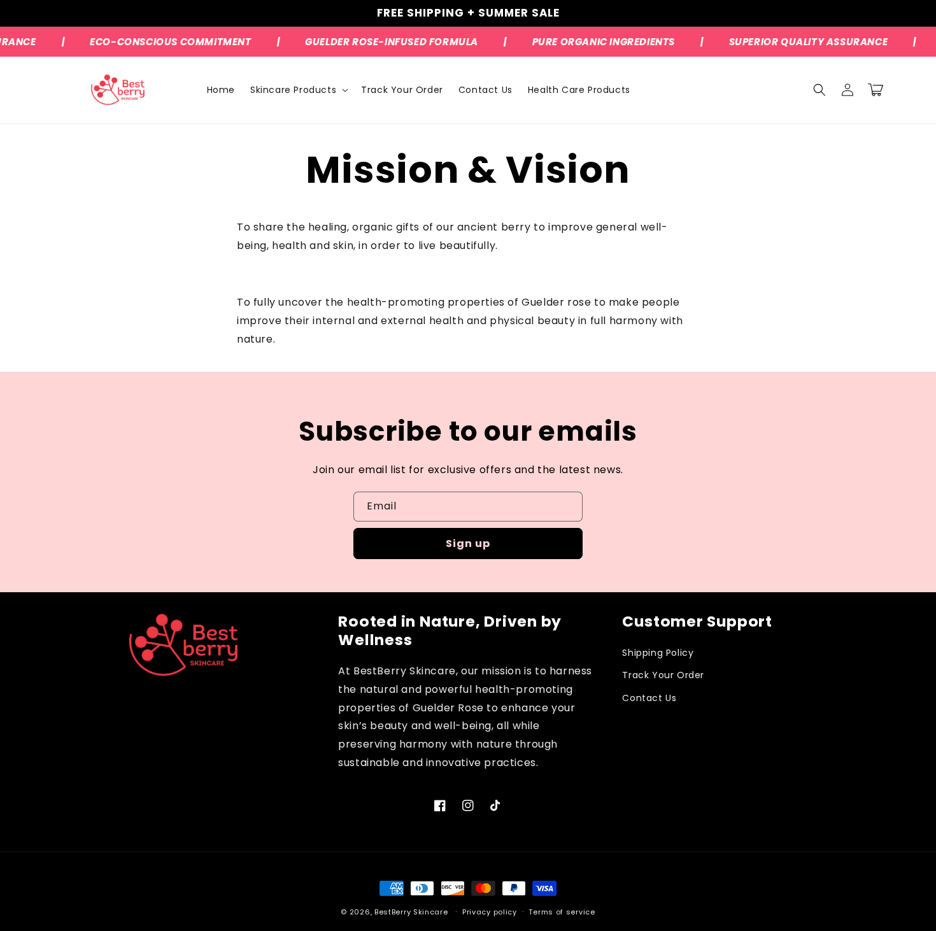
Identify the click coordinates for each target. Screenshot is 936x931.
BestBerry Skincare (411, 912)
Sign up (468, 543)
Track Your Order (663, 675)
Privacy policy (489, 912)
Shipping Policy (657, 652)
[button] (298, 89)
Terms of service (561, 912)
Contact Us (649, 698)
